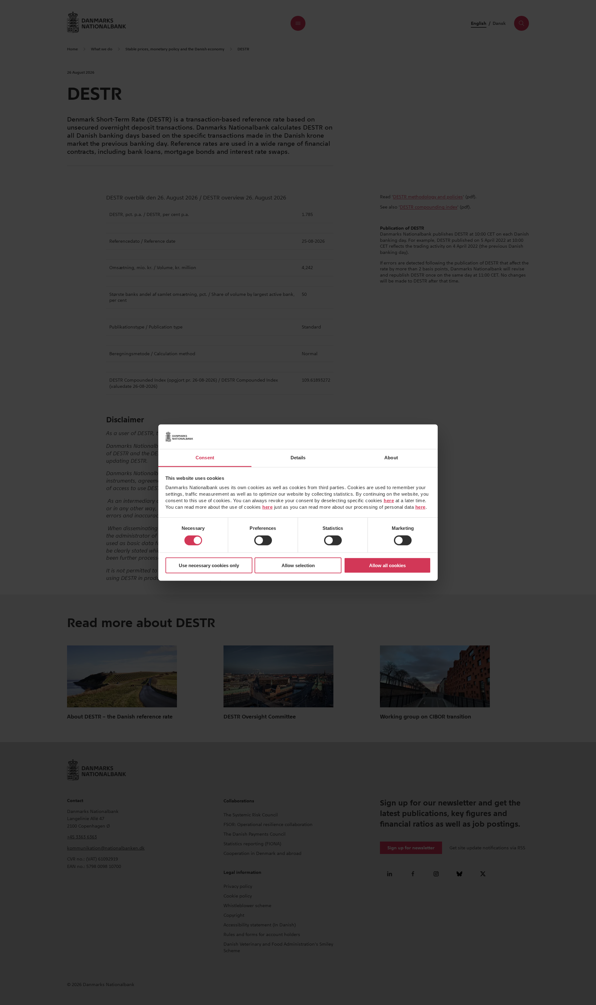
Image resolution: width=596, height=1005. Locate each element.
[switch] (263, 540)
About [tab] (391, 457)
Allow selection (298, 565)
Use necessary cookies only (209, 565)
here (389, 500)
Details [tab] (298, 457)
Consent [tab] (205, 457)
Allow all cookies (387, 565)
